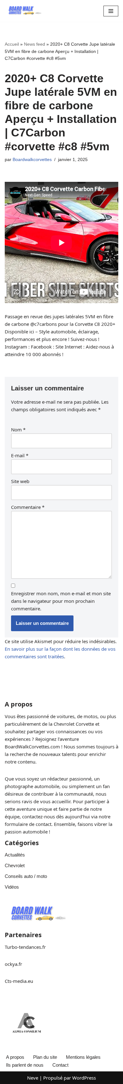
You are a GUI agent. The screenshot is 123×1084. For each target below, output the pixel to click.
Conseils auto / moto (26, 876)
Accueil (12, 44)
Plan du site (45, 1057)
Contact (60, 1065)
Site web (20, 481)
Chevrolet (15, 865)
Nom (18, 429)
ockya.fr (13, 964)
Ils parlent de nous (25, 1065)
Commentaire (27, 507)
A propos (15, 1057)
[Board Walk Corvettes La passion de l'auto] (24, 10)
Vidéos (12, 887)
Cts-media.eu (19, 981)
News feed (34, 44)
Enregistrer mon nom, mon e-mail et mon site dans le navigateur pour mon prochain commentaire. (61, 601)
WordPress (84, 1078)
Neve (32, 1078)
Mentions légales (83, 1057)
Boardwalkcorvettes (32, 159)
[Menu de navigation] (110, 11)
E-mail (19, 455)
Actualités (15, 854)
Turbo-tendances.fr (25, 947)
